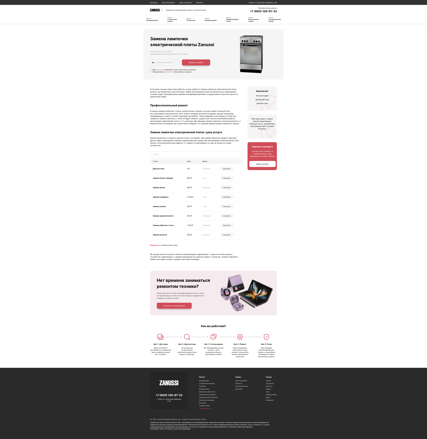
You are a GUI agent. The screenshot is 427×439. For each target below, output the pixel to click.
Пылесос (202, 386)
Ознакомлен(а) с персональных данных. (172, 72)
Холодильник (204, 381)
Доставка (153, 2)
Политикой (170, 72)
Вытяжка (202, 403)
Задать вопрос (262, 164)
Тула (267, 392)
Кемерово (269, 400)
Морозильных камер (253, 19)
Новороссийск (271, 394)
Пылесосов (191, 19)
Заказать (227, 169)
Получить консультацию (174, 306)
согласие (159, 70)
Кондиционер (204, 389)
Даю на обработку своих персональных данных (174, 70)
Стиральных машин (172, 19)
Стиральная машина (207, 383)
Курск (268, 397)
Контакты (199, 2)
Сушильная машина (206, 400)
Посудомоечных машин (275, 19)
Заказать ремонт (196, 62)
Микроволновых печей (232, 19)
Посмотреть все (205, 408)
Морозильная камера (207, 394)
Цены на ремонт (185, 2)
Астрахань (270, 383)
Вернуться (155, 245)
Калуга (268, 381)
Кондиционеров (211, 19)
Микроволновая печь (207, 392)
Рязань (268, 389)
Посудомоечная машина (208, 397)
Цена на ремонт (241, 381)
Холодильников (152, 19)
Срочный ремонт (168, 2)
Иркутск (269, 386)
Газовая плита (204, 406)
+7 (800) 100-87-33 (263, 11)
